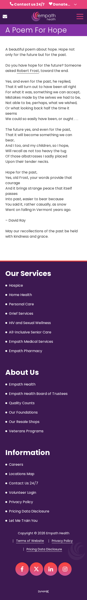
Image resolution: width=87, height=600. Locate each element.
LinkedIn (50, 569)
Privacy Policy (62, 541)
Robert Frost (28, 70)
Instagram (65, 569)
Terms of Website (30, 541)
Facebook (22, 569)
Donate (60, 4)
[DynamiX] (43, 591)
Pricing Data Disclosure (44, 549)
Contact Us (5, 16)
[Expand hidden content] (75, 4)
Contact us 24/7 (29, 4)
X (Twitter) (36, 569)
